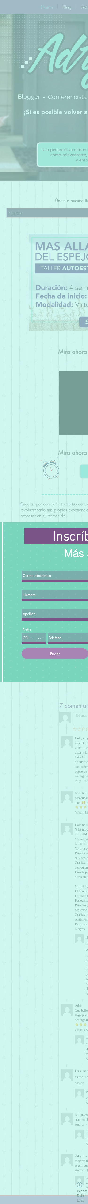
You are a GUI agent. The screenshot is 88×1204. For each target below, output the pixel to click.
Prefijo (27, 629)
